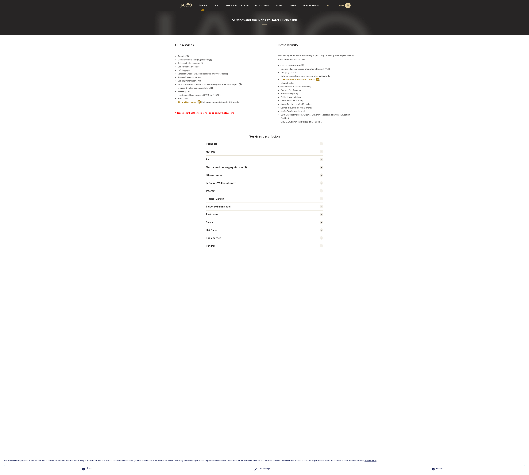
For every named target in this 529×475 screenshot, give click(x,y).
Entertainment (262, 5)
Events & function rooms (237, 5)
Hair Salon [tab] (211, 230)
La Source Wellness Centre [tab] (221, 182)
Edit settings (264, 468)
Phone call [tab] (212, 143)
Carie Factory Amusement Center (297, 79)
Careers (292, 5)
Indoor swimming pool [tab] (218, 206)
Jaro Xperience (312, 7)
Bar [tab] (208, 159)
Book (341, 5)
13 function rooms (187, 102)
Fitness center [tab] (214, 175)
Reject (89, 468)
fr (328, 5)
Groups (279, 5)
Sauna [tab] (209, 222)
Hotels (202, 5)
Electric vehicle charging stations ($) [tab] (226, 167)
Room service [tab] (213, 237)
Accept (439, 468)
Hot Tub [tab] (210, 151)
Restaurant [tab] (212, 214)
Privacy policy (371, 460)
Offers (216, 5)
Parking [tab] (210, 245)
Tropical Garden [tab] (215, 198)
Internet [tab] (210, 190)
